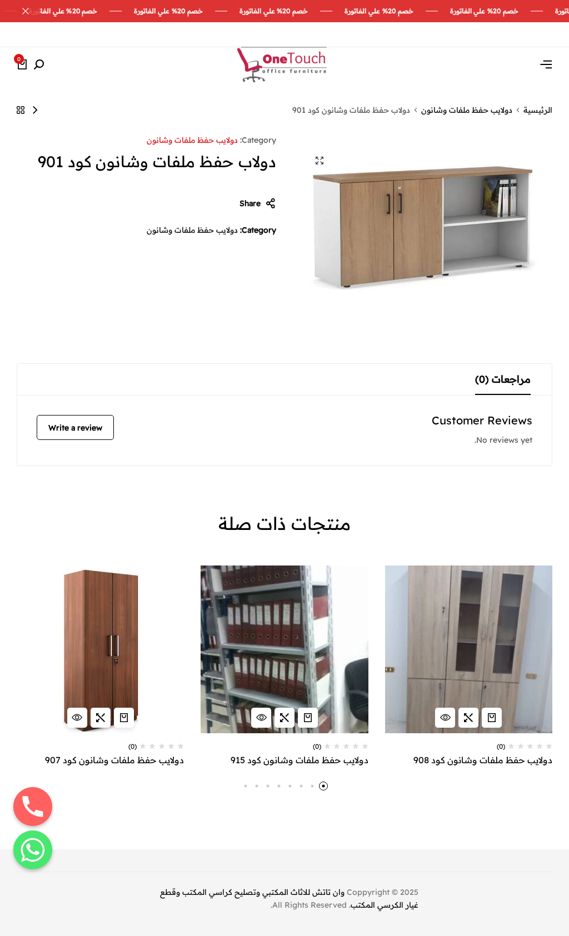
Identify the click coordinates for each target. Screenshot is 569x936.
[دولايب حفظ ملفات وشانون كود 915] (284, 649)
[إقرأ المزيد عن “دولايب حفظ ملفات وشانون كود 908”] (492, 718)
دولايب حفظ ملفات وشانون (466, 110)
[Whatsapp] (32, 849)
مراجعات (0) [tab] (503, 379)
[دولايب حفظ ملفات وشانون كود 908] (468, 649)
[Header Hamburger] (546, 64)
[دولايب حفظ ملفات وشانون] (20, 110)
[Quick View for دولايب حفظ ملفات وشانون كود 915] (261, 718)
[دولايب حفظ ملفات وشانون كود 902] (35, 110)
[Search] (39, 65)
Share (250, 203)
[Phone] (32, 806)
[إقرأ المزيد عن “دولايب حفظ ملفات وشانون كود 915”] (308, 718)
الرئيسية (537, 110)
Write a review (75, 428)
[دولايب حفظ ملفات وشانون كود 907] (100, 649)
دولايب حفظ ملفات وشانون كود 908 (482, 760)
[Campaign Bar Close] (20, 11)
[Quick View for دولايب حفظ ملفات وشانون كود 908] (445, 718)
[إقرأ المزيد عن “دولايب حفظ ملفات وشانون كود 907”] (124, 718)
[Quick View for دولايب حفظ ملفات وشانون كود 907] (77, 718)
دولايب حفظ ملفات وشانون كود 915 (299, 760)
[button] (468, 718)
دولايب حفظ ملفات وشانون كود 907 (114, 760)
